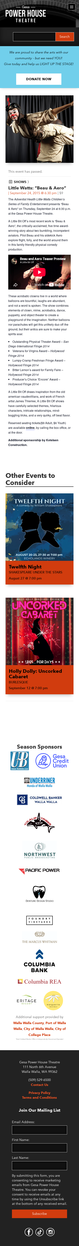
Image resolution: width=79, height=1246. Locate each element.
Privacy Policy (39, 1093)
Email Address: (23, 1122)
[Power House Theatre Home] (26, 8)
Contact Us (39, 1085)
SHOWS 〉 (22, 182)
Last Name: (20, 1158)
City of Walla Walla (38, 1029)
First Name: (20, 1140)
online (30, 428)
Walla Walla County (28, 1023)
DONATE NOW (38, 79)
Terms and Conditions (39, 1097)
